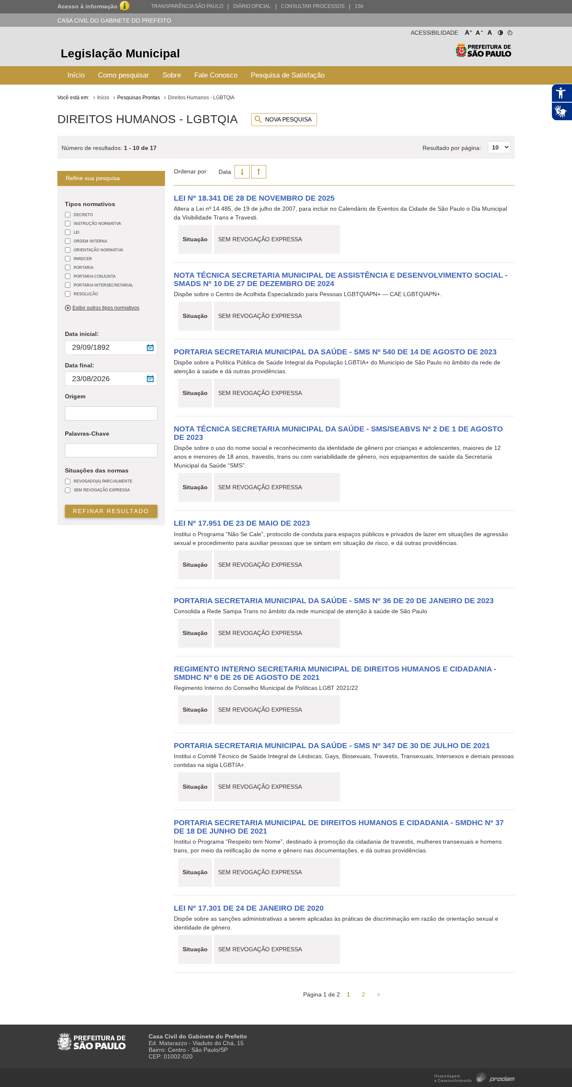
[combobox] (111, 413)
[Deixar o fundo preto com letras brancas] (499, 31)
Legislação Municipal (120, 53)
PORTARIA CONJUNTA (95, 276)
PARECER (83, 258)
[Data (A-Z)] (258, 171)
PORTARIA (83, 267)
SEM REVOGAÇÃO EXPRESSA (102, 490)
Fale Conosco (215, 75)
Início (76, 75)
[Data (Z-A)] (242, 171)
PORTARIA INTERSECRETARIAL (103, 285)
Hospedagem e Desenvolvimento (475, 1076)
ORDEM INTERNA (90, 241)
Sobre (171, 75)
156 (359, 6)
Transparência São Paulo (187, 6)
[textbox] (69, 414)
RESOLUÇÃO (86, 294)
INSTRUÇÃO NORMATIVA (97, 223)
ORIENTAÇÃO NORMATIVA (98, 250)
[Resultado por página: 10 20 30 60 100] (466, 138)
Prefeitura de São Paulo (483, 54)
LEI (77, 232)
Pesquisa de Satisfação (288, 75)
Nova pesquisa (288, 119)
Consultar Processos (313, 6)
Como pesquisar (123, 75)
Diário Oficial (252, 6)
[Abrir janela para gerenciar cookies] (509, 31)
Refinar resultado (111, 511)
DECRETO (83, 214)
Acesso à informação (87, 6)
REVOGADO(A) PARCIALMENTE (103, 481)
